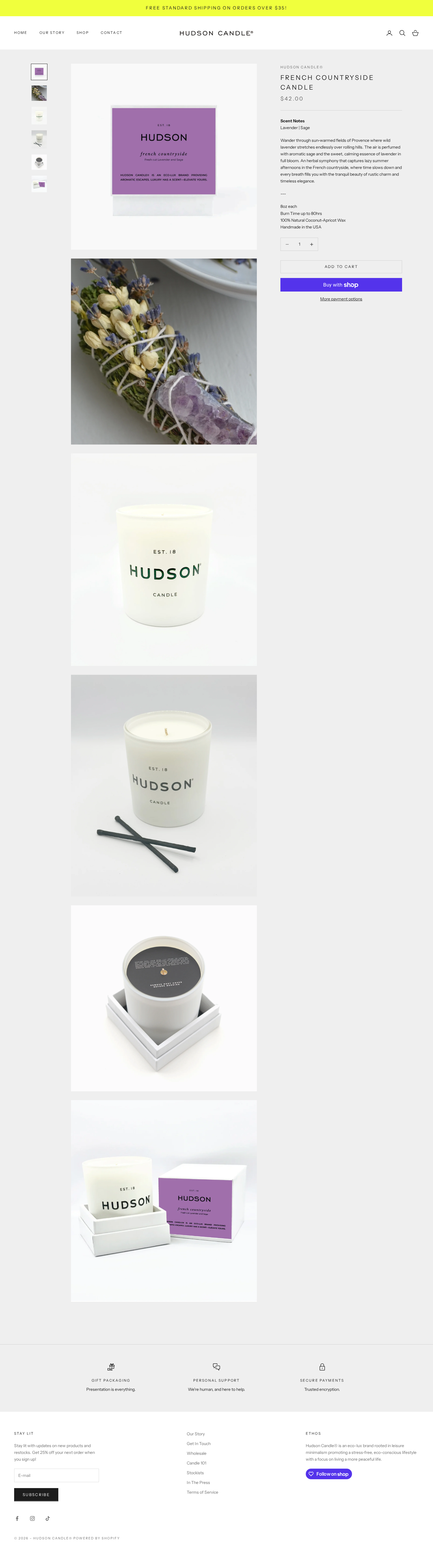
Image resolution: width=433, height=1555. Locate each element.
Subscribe (36, 1494)
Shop (83, 32)
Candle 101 (196, 1463)
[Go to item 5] (39, 162)
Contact (112, 32)
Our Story (52, 32)
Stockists (195, 1472)
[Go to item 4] (39, 139)
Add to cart (341, 266)
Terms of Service (202, 1492)
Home (21, 32)
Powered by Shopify (96, 1538)
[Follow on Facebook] (17, 1518)
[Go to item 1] (39, 72)
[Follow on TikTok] (48, 1518)
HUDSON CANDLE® (301, 67)
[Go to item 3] (39, 115)
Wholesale (196, 1453)
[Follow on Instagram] (32, 1518)
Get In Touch (199, 1443)
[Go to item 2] (39, 93)
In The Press (198, 1482)
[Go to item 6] (39, 184)
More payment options (341, 299)
